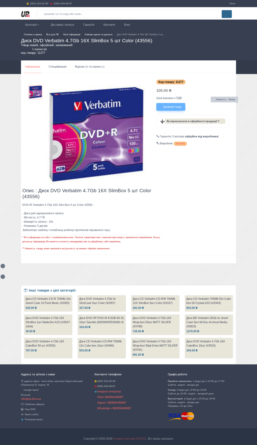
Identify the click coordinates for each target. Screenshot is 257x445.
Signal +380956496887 (111, 402)
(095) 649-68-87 (62, 3)
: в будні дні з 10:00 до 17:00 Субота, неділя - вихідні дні (196, 383)
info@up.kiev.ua (31, 398)
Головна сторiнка (33, 34)
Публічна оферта (33, 404)
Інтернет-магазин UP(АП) (130, 438)
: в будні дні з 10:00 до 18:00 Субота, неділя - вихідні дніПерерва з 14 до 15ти (191, 402)
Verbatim (180, 143)
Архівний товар (171, 106)
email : (27, 394)
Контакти (109, 24)
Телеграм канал (33, 419)
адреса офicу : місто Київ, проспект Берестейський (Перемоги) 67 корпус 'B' (52, 383)
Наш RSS (29, 409)
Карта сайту (30, 414)
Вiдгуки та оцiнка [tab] (90, 66)
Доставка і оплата (62, 24)
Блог (126, 24)
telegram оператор (109, 391)
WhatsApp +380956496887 (114, 408)
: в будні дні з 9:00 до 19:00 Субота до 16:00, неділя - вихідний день (191, 391)
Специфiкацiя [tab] (58, 66)
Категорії (30, 24)
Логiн (232, 3)
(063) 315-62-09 (39, 3)
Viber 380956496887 (110, 397)
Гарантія (88, 24)
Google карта (31, 389)
